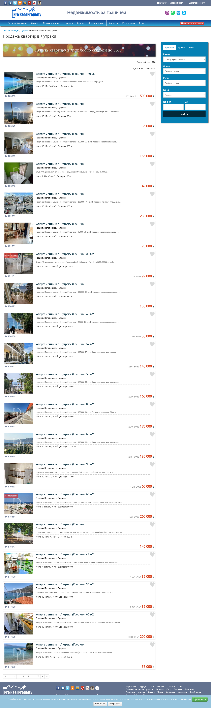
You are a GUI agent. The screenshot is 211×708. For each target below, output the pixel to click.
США (180, 686)
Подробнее (115, 704)
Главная (6, 30)
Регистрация (128, 23)
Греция (15, 30)
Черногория (131, 686)
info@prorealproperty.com (171, 3)
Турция (143, 686)
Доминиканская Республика (139, 689)
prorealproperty (198, 3)
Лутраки (25, 30)
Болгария (189, 689)
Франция (182, 692)
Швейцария (195, 692)
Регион (166, 78)
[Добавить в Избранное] (152, 74)
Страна (166, 66)
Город (166, 90)
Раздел (166, 54)
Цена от (167, 102)
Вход (141, 23)
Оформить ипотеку (51, 23)
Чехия (160, 692)
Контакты (113, 23)
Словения (130, 692)
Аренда (181, 47)
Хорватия (170, 692)
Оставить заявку (96, 23)
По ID (191, 47)
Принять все (200, 699)
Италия (141, 692)
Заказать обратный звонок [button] (193, 23)
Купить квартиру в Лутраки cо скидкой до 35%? (79, 50)
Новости (69, 23)
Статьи (80, 23)
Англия (151, 692)
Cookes (34, 23)
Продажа (169, 47)
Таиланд (178, 689)
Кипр (169, 689)
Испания (161, 686)
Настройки (100, 704)
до (186, 102)
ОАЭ (152, 686)
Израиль (160, 689)
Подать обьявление (17, 23)
